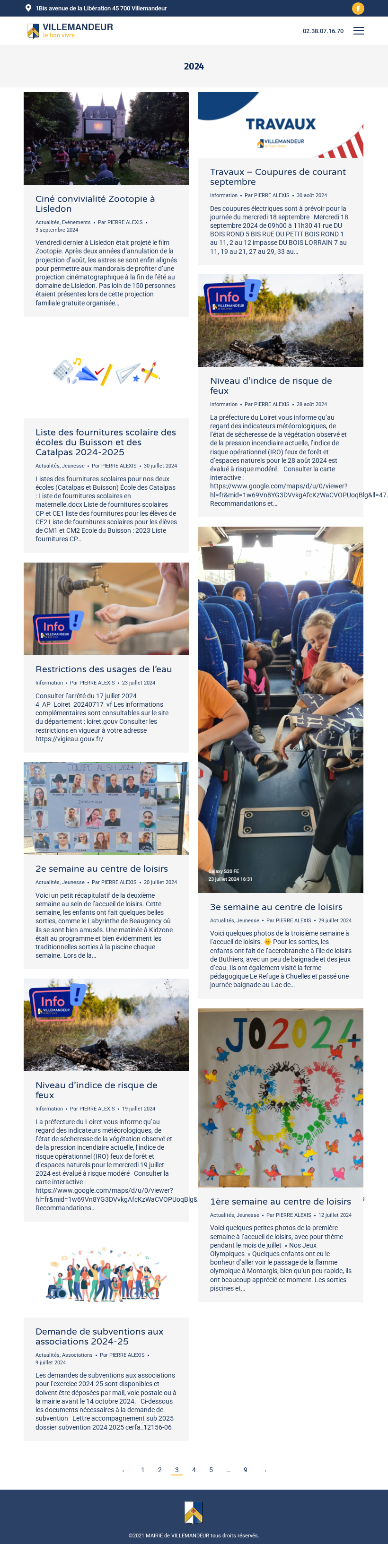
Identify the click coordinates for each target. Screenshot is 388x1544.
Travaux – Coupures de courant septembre (278, 177)
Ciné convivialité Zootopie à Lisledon (95, 204)
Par (120, 222)
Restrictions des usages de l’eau (103, 669)
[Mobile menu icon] (358, 30)
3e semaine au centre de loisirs (276, 907)
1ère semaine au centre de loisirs (280, 1202)
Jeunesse (73, 466)
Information (224, 195)
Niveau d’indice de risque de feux (271, 386)
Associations (77, 1355)
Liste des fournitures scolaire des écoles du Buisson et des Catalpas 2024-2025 (105, 442)
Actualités (47, 222)
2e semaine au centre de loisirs (101, 869)
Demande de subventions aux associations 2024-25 (99, 1337)
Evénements (76, 222)
